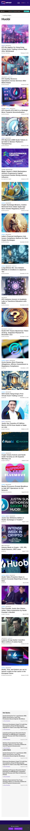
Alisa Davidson (6, 84)
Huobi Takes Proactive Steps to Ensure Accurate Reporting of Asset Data (15, 579)
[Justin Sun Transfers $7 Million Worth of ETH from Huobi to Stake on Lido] (15, 410)
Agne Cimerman (6, 429)
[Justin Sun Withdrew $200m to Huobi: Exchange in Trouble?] (15, 504)
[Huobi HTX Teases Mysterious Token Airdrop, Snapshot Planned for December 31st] (15, 317)
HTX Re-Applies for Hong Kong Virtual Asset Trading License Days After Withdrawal (14, 49)
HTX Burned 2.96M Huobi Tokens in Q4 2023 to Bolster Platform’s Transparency (14, 142)
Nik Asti (4, 368)
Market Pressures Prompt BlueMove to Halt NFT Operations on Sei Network (15, 488)
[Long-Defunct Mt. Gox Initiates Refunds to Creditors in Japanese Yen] (15, 254)
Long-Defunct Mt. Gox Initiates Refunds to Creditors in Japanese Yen (14, 269)
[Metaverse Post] (7, 2)
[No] (28, 827)
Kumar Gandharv (6, 53)
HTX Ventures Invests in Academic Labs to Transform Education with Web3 (14, 301)
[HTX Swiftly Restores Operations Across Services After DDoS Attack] (15, 65)
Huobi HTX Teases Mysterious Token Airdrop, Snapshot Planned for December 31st (15, 332)
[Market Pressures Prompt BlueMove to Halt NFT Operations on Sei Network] (15, 473)
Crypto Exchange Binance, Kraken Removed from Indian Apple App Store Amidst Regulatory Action (14, 206)
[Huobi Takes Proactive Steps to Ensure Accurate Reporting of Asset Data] (15, 563)
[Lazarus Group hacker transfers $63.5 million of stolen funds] (15, 626)
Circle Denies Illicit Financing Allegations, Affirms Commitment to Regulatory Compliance (15, 364)
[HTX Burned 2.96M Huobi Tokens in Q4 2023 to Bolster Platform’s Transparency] (15, 126)
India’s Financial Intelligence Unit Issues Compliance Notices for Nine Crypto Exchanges (15, 238)
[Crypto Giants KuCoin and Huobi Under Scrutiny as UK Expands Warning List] (15, 441)
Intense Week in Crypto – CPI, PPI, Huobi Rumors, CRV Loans (14, 548)
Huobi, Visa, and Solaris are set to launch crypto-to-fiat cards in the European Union (14, 671)
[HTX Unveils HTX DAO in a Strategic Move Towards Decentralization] (15, 96)
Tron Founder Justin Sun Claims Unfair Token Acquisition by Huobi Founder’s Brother (14, 610)
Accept (11, 828)
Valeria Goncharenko (7, 492)
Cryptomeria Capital (7, 179)
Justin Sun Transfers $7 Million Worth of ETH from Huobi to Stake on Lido (14, 425)
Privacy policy (18, 828)
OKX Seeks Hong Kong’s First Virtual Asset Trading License (12, 395)
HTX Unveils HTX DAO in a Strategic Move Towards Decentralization (15, 111)
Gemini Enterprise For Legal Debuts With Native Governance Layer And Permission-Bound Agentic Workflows (14, 717)
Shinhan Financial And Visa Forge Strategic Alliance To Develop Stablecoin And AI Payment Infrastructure (14, 744)
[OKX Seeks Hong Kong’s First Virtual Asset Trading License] (15, 380)
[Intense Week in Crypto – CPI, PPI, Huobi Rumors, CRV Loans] (15, 534)
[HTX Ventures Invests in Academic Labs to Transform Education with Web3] (15, 285)
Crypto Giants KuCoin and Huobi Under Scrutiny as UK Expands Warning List (14, 457)
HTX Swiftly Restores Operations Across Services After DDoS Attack (14, 80)
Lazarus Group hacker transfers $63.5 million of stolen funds (13, 641)
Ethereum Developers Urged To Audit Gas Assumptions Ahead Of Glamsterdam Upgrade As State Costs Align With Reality (15, 726)
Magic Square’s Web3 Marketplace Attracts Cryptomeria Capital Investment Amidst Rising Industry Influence (14, 174)
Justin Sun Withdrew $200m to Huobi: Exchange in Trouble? (13, 519)
